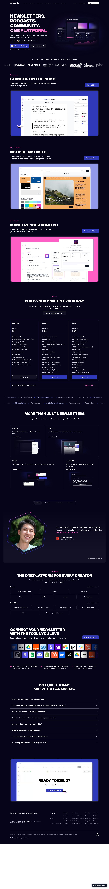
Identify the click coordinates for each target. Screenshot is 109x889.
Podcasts (65, 818)
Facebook (95, 818)
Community (66, 823)
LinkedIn (95, 826)
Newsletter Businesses (78, 818)
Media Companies (77, 821)
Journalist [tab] (59, 503)
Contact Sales (89, 385)
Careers (52, 818)
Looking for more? (93, 587)
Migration (87, 826)
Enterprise (48, 3)
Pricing (63, 3)
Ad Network (56, 3)
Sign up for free (93, 3)
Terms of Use (13, 834)
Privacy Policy (27, 821)
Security (61, 834)
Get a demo (83, 3)
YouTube (95, 815)
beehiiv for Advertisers (56, 821)
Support (87, 821)
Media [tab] (38, 503)
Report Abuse (68, 834)
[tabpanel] (54, 535)
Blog (86, 815)
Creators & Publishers (78, 815)
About (51, 815)
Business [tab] (70, 503)
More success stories (95, 558)
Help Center (88, 818)
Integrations (66, 826)
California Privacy (31, 834)
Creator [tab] (47, 503)
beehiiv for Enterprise (55, 823)
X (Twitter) (96, 823)
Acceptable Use (41, 834)
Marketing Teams (76, 823)
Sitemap (75, 834)
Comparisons (88, 823)
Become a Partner (54, 826)
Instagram (96, 821)
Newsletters (66, 815)
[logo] (14, 3)
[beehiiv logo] (97, 834)
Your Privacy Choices (52, 834)
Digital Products (67, 821)
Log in (75, 3)
